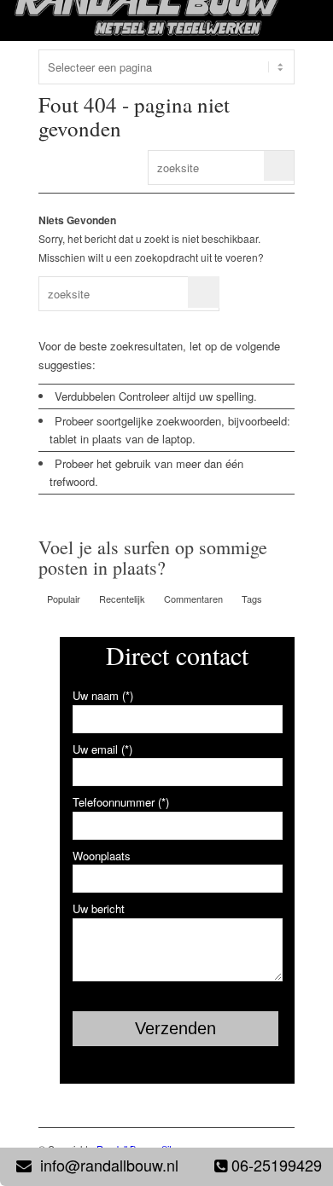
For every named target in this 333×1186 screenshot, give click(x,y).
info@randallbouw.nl (109, 1165)
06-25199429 (276, 1165)
